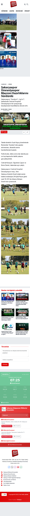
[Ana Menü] (2, 4)
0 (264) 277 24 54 (7, 436)
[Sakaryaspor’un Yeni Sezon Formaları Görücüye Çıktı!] (7, 312)
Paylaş (5, 132)
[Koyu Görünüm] (25, 4)
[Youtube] (18, 467)
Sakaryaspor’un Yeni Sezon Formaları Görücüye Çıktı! (7, 319)
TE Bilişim (19, 499)
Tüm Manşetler (7, 481)
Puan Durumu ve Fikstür (9, 479)
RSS (5, 494)
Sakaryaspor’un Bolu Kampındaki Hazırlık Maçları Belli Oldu (22, 333)
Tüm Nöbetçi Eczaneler (16, 444)
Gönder (5, 364)
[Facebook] (9, 467)
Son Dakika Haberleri (9, 483)
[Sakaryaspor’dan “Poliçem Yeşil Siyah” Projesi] (7, 326)
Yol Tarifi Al (17, 425)
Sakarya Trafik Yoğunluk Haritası (11, 477)
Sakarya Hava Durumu (9, 474)
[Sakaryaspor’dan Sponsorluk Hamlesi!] (22, 312)
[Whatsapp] (21, 467)
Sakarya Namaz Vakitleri (9, 476)
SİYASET (27, 11)
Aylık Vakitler (6, 402)
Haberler (3, 84)
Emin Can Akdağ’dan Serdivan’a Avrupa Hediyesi (7, 303)
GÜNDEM (4, 11)
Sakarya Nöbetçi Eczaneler (10, 472)
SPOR (10, 84)
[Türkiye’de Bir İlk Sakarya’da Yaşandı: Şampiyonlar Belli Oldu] (22, 296)
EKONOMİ (19, 11)
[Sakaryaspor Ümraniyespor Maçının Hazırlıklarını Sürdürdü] (15, 121)
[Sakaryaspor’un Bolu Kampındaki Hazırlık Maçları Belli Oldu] (22, 326)
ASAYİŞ (11, 11)
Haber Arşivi (6, 485)
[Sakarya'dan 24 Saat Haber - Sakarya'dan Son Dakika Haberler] (13, 4)
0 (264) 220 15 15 (7, 425)
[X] (12, 467)
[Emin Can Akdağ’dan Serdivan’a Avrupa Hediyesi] (7, 296)
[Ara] (27, 4)
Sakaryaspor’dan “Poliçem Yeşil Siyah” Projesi (7, 333)
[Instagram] (15, 467)
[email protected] (23, 461)
